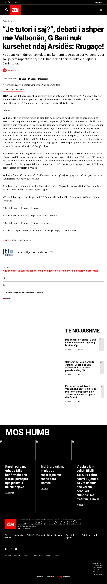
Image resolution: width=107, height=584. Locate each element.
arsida (28, 240)
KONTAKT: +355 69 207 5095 (16, 555)
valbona (21, 240)
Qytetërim (7, 21)
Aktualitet (19, 535)
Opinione (58, 535)
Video (96, 535)
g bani (13, 240)
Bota (49, 535)
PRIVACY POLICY (37, 555)
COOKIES (49, 555)
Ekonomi (40, 535)
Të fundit (8, 536)
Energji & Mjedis (70, 536)
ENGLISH (58, 555)
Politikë (30, 535)
